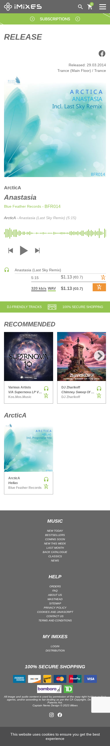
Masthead (55, 599)
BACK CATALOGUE (55, 552)
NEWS (55, 560)
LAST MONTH (55, 547)
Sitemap (55, 603)
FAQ (55, 590)
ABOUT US (55, 594)
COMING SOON (55, 539)
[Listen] (6, 271)
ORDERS (55, 586)
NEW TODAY (55, 530)
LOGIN (55, 646)
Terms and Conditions (55, 620)
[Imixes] (24, 7)
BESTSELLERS (55, 535)
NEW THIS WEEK (55, 543)
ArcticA (12, 187)
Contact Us (55, 616)
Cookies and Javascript (55, 611)
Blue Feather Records (22, 206)
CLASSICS (55, 556)
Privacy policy (55, 607)
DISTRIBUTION (55, 650)
